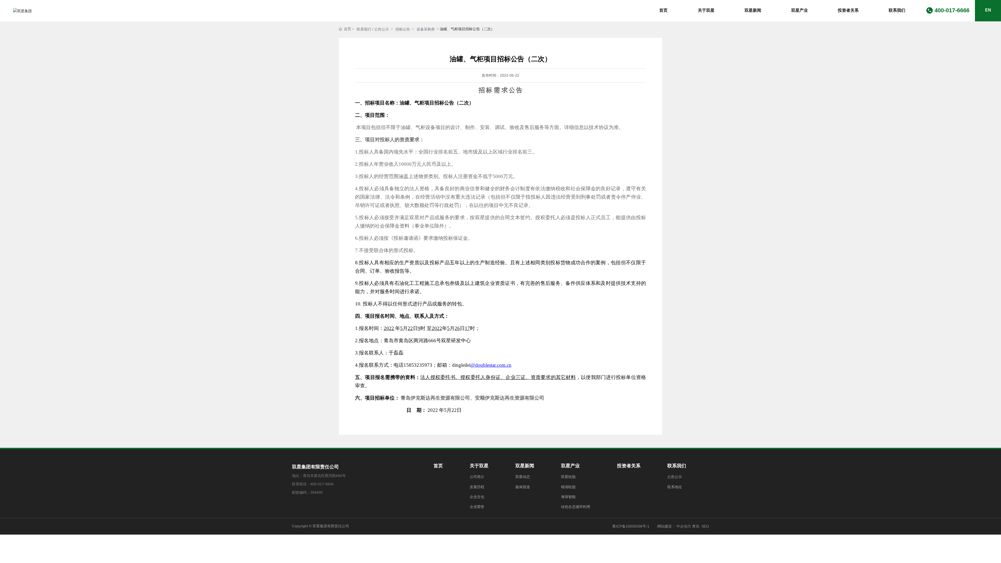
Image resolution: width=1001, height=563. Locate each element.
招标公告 (402, 29)
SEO (705, 526)
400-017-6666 (952, 10)
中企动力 (683, 526)
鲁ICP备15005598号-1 (630, 526)
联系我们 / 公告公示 (373, 29)
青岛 (695, 526)
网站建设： (666, 526)
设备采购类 (426, 29)
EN (988, 10)
